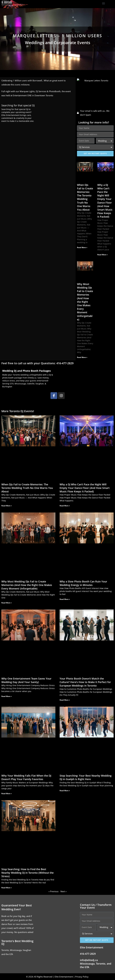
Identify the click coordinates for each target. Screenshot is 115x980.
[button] (103, 3)
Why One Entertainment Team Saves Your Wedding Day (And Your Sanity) (26, 680)
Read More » (82, 247)
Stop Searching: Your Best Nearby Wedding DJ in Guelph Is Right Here (85, 777)
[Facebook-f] (53, 395)
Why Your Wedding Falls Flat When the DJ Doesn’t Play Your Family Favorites (26, 777)
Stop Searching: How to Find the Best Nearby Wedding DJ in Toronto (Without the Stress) (27, 872)
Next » (63, 891)
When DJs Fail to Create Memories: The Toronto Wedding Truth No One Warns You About (85, 197)
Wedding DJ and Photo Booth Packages (26, 370)
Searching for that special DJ (18, 105)
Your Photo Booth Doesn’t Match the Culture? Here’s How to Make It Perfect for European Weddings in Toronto (85, 682)
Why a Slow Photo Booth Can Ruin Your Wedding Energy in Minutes (83, 583)
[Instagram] (61, 395)
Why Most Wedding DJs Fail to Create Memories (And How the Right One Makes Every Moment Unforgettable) (85, 301)
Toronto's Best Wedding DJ (17, 942)
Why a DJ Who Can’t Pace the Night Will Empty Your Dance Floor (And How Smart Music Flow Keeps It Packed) (104, 200)
